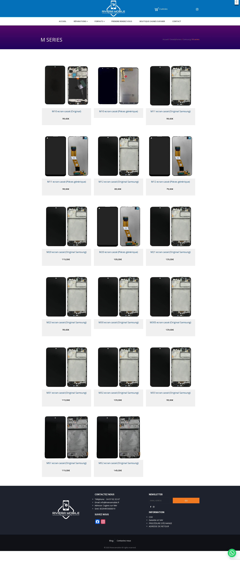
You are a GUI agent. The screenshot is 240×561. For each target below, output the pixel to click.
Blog (111, 540)
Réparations (80, 21)
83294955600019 (107, 508)
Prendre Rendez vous (121, 21)
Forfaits (99, 21)
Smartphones (175, 39)
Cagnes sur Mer (110, 505)
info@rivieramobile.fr (110, 502)
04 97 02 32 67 (113, 499)
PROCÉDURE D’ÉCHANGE (160, 523)
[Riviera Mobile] (113, 8)
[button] (237, 2)
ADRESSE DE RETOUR (159, 526)
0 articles (163, 9)
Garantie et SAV (156, 520)
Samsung (187, 39)
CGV (151, 517)
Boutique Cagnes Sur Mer (152, 21)
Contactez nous (124, 540)
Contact (176, 21)
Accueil (62, 21)
